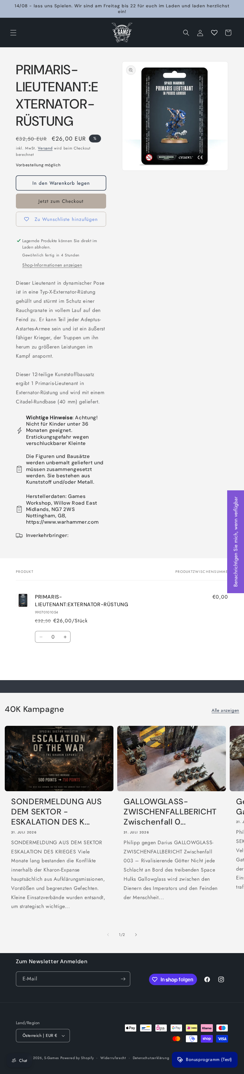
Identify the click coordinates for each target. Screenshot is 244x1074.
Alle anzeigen (225, 710)
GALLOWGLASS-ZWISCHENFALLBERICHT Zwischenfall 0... (170, 812)
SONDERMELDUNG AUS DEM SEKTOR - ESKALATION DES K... (56, 812)
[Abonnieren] (123, 978)
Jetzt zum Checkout (61, 201)
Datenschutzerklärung (151, 1057)
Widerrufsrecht (113, 1057)
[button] (13, 33)
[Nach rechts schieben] (136, 935)
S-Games (51, 1057)
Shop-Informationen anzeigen (52, 265)
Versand (45, 148)
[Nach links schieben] (108, 935)
